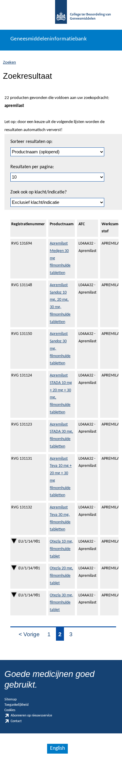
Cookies (9, 710)
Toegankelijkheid (16, 705)
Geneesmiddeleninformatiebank (48, 39)
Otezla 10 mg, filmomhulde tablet (61, 549)
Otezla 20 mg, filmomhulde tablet (61, 575)
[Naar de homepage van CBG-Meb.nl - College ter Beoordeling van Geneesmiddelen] (61, 15)
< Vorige (29, 634)
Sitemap (10, 699)
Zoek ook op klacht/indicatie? (38, 192)
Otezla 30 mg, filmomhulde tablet (61, 602)
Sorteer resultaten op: (31, 141)
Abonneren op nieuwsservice (31, 716)
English (57, 748)
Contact (16, 721)
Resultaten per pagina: (32, 167)
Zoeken (9, 62)
